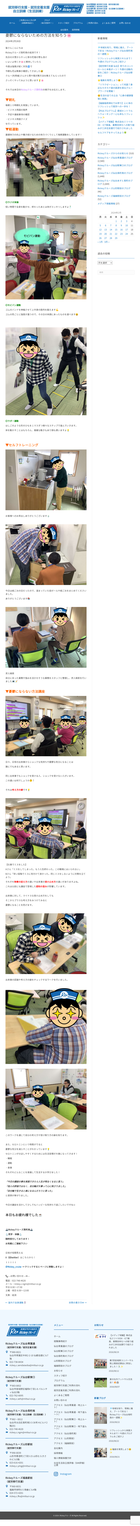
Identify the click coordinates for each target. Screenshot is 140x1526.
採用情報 (76, 30)
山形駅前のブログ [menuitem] (62, 1360)
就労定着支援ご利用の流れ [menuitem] (67, 1390)
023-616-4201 (16, 1462)
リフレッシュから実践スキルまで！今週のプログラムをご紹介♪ (121, 1433)
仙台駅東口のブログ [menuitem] (64, 1351)
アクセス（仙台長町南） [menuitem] (66, 1433)
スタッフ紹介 (63, 23)
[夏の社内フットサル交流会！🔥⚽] (100, 1382)
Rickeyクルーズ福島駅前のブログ (114, 195)
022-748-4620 (16, 1429)
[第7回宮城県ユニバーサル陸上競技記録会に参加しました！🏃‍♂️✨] (100, 1363)
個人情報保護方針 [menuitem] (62, 1458)
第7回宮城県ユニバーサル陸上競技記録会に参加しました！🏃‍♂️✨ (121, 1363)
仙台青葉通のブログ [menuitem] (64, 1346)
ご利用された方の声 (27, 21)
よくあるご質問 (108, 23)
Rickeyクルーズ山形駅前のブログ (114, 188)
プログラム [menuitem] (59, 1380)
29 (116, 238)
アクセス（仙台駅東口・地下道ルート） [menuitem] (70, 1427)
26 (100, 238)
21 (111, 233)
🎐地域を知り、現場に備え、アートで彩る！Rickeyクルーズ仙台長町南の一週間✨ (115, 51)
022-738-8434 (16, 1361)
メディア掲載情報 (106, 203)
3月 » (106, 241)
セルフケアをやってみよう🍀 (112, 132)
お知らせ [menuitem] (58, 1370)
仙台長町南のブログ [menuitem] (64, 1355)
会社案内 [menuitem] (58, 1448)
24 (126, 233)
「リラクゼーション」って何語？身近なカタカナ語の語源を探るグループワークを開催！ (115, 88)
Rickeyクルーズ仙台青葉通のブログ (115, 157)
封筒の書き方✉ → (78, 1302)
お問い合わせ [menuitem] (60, 1400)
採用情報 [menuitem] (58, 1453)
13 (105, 229)
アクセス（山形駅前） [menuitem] (65, 1438)
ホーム (12, 23)
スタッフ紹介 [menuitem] (60, 1375)
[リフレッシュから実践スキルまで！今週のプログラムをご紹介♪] (100, 1433)
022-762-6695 (16, 1395)
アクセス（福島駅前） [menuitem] (65, 1443)
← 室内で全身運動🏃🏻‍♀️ (15, 1302)
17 (126, 229)
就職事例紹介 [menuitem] (60, 1341)
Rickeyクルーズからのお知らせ (113, 153)
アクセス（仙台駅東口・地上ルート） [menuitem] (70, 1420)
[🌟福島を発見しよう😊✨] (100, 1452)
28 (111, 238)
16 (121, 229)
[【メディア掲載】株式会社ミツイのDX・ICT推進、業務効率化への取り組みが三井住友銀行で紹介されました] (100, 1335)
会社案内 (64, 30)
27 (105, 238)
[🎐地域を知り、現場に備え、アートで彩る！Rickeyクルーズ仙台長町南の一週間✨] (100, 1415)
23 (121, 233)
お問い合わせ (125, 23)
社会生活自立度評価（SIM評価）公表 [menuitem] (70, 1464)
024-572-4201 (16, 1492)
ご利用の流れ (92, 23)
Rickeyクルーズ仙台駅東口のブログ (115, 165)
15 (116, 229)
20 (105, 233)
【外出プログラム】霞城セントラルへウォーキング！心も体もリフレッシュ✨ (115, 114)
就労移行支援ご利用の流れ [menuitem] (67, 1385)
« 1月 (100, 241)
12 (100, 229)
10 (126, 225)
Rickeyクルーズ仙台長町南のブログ (115, 173)
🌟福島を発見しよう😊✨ (110, 80)
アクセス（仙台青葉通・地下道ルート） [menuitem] (70, 1413)
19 (100, 233)
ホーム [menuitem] (57, 1336)
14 (111, 229)
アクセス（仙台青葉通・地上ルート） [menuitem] (70, 1406)
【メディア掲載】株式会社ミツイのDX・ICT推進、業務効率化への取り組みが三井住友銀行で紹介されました (116, 125)
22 (116, 233)
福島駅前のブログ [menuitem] (62, 1365)
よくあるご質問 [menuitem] (61, 1395)
